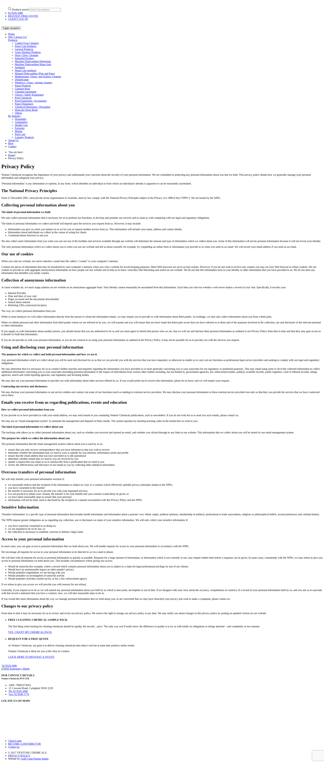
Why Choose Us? (17, 37)
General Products (24, 49)
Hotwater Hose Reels (26, 110)
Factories (19, 128)
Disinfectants (22, 79)
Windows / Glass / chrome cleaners (33, 82)
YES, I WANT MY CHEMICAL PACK (30, 632)
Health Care (21, 125)
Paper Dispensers (24, 103)
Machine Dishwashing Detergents (33, 61)
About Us (13, 140)
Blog (10, 143)
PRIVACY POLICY (19, 755)
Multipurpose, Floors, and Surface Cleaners (38, 76)
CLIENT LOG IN (18, 19)
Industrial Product (24, 58)
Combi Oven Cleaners (27, 43)
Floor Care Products (25, 46)
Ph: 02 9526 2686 (18, 691)
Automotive (21, 122)
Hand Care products (25, 70)
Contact (12, 146)
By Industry (14, 116)
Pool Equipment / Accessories (31, 100)
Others (18, 113)
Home (11, 34)
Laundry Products (24, 137)
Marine (18, 131)
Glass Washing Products (28, 52)
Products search (20, 9)
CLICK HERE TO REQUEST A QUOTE (31, 656)
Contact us (13, 746)
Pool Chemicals (23, 97)
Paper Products (23, 85)
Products (12, 40)
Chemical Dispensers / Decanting (32, 106)
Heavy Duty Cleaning (26, 55)
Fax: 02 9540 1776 (19, 694)
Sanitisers (20, 67)
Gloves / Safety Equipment (29, 94)
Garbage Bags (22, 88)
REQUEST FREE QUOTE (23, 16)
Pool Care (20, 134)
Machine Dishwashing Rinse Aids (33, 64)
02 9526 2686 (15, 12)
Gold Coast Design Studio (35, 758)
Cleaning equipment (25, 91)
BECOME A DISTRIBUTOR (24, 743)
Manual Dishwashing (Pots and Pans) (35, 73)
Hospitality (20, 119)
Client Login (15, 740)
